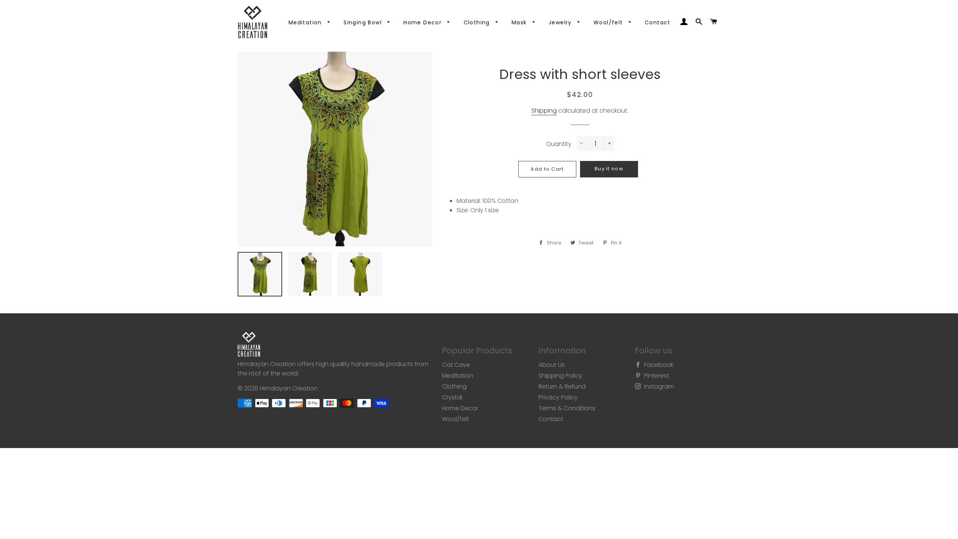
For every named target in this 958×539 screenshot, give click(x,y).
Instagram (658, 386)
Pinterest (656, 375)
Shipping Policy (560, 375)
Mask (520, 22)
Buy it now (609, 168)
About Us (552, 364)
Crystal (452, 397)
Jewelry (561, 22)
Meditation (306, 22)
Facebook (658, 364)
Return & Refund (562, 386)
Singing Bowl (364, 22)
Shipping (544, 110)
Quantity (558, 144)
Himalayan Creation (289, 388)
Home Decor (423, 22)
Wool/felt (609, 22)
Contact (658, 22)
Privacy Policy (558, 397)
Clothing (478, 22)
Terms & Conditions (567, 408)
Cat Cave (456, 364)
